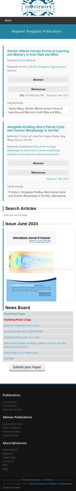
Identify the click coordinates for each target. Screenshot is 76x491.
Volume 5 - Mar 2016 (57, 95)
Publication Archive (12, 410)
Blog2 (5, 469)
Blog (5, 465)
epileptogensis (15, 150)
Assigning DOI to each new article (22, 337)
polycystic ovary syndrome (21, 154)
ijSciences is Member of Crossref (21, 326)
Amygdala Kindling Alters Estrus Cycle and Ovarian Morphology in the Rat (35, 128)
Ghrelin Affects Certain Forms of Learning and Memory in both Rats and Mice (38, 53)
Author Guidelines (11, 428)
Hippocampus (58, 67)
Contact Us (8, 462)
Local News (48, 480)
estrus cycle (30, 150)
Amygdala (44, 67)
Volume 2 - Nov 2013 (57, 179)
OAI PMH (9, 359)
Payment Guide (10, 436)
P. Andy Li (23, 136)
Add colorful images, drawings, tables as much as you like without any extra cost (35, 345)
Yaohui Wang (25, 60)
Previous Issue (10, 406)
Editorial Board (10, 450)
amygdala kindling (29, 146)
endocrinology (47, 146)
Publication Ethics (11, 432)
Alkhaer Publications (31, 480)
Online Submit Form (13, 424)
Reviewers (8, 454)
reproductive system (48, 154)
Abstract (38, 79)
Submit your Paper (27, 367)
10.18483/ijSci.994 (34, 95)
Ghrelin (23, 67)
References (38, 89)
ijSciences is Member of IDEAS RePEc (23, 331)
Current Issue (9, 402)
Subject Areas (9, 458)
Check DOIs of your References (20, 353)
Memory (11, 71)
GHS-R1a (32, 67)
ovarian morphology (48, 150)
